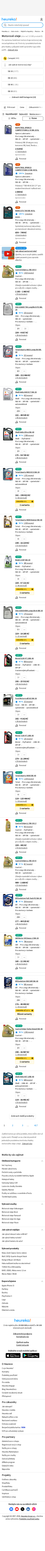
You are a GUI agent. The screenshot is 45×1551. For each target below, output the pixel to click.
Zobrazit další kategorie (22, 97)
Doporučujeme (9, 1281)
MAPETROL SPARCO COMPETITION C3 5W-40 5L (26, 168)
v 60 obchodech (21, 684)
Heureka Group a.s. (28, 1516)
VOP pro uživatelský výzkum (13, 1431)
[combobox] (22, 25)
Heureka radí (7, 1413)
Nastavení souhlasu (9, 1420)
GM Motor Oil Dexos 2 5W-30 (27, 938)
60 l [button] (18, 371)
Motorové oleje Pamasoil (11, 1215)
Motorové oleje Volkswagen (12, 1208)
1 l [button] (25, 328)
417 (36, 1125)
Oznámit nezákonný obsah (12, 1393)
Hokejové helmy (8, 1179)
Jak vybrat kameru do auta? (12, 1241)
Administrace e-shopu (10, 1441)
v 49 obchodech (21, 418)
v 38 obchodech (21, 721)
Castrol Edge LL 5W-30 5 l (25, 269)
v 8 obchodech (20, 235)
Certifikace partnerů (10, 1490)
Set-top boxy (7, 1165)
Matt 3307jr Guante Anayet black (14, 1256)
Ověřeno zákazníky (9, 1479)
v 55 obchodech (21, 378)
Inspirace (5, 1493)
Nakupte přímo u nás (10, 1417)
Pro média (6, 1382)
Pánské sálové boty (9, 1169)
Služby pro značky (9, 1455)
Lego (4, 1299)
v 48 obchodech (21, 458)
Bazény (5, 1292)
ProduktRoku (7, 1486)
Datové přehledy (8, 1459)
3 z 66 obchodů (21, 498)
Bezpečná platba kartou (11, 1427)
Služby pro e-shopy (9, 1448)
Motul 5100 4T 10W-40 (24, 658)
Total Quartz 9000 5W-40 (25, 775)
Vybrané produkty (10, 1248)
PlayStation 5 (7, 1296)
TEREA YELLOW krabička (11, 1267)
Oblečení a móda (8, 1310)
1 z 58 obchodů (21, 801)
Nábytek (5, 1306)
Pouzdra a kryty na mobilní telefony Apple (18, 1176)
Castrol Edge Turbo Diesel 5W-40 (28, 1029)
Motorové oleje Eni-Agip (11, 1219)
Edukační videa (7, 1465)
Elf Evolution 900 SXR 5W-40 (26, 981)
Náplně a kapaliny (27, 31)
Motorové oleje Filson (10, 1222)
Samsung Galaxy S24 (9, 1183)
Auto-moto (15, 31)
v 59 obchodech (21, 294)
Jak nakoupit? (7, 1406)
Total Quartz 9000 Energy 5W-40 (28, 520)
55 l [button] (18, 629)
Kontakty (5, 1372)
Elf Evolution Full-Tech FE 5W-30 (28, 898)
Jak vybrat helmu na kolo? (12, 1238)
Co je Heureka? (8, 1368)
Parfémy (5, 1289)
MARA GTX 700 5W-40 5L (25, 210)
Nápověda (6, 1469)
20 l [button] (18, 328)
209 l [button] (18, 411)
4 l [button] (18, 491)
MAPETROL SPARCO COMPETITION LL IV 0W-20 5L (27, 129)
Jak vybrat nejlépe (11, 1229)
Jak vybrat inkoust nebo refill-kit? (15, 1234)
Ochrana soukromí (9, 1424)
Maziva (37, 31)
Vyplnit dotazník (22, 1345)
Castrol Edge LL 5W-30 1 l (25, 823)
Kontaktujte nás (22, 1336)
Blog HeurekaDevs (9, 1389)
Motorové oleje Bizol (10, 1212)
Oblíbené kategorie (11, 1160)
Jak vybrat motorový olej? (26, 251)
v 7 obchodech (20, 151)
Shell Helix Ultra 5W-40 (24, 432)
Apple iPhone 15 (8, 1285)
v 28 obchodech (21, 335)
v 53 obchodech (21, 545)
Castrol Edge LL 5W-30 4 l (25, 861)
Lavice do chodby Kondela (12, 1186)
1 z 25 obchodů (21, 636)
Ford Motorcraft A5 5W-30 (26, 698)
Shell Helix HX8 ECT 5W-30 (26, 392)
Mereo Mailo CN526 (9, 1274)
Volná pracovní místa (10, 1379)
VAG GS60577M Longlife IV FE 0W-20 (29, 308)
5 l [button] (18, 1095)
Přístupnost (6, 1396)
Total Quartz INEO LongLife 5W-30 (28, 351)
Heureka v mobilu (8, 1410)
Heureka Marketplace (10, 1452)
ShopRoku (6, 1483)
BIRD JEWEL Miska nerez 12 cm (14, 1270)
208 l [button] (18, 917)
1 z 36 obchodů (21, 1007)
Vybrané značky (9, 1204)
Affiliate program (8, 1462)
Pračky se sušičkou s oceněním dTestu (17, 1193)
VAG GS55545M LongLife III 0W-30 (29, 610)
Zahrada (5, 1303)
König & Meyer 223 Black (11, 1260)
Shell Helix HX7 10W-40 (24, 1076)
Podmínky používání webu (29, 1519)
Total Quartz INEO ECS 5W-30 (27, 472)
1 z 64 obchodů (21, 1054)
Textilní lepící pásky (9, 1197)
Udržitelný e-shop (9, 1497)
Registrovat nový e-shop (11, 1444)
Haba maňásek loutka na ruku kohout (16, 1263)
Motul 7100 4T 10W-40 (24, 735)
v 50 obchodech (21, 848)
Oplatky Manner (8, 1190)
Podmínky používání (9, 1375)
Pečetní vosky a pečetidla (12, 1172)
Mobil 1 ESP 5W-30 (22, 560)
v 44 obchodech (21, 924)
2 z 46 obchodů (21, 585)
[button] (24, 371)
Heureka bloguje (8, 1386)
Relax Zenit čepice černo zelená (14, 1253)
